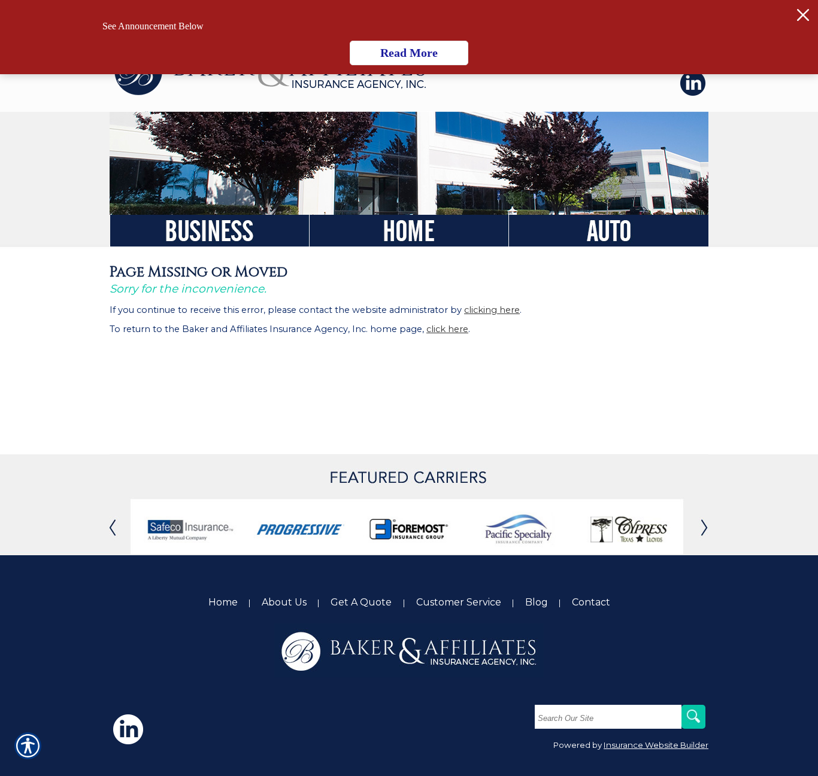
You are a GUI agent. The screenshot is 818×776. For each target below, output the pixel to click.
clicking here (492, 310)
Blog (536, 602)
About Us (284, 602)
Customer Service (458, 602)
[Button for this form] (122, 526)
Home (223, 602)
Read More (409, 52)
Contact (591, 602)
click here (447, 329)
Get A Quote (362, 602)
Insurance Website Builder (656, 745)
